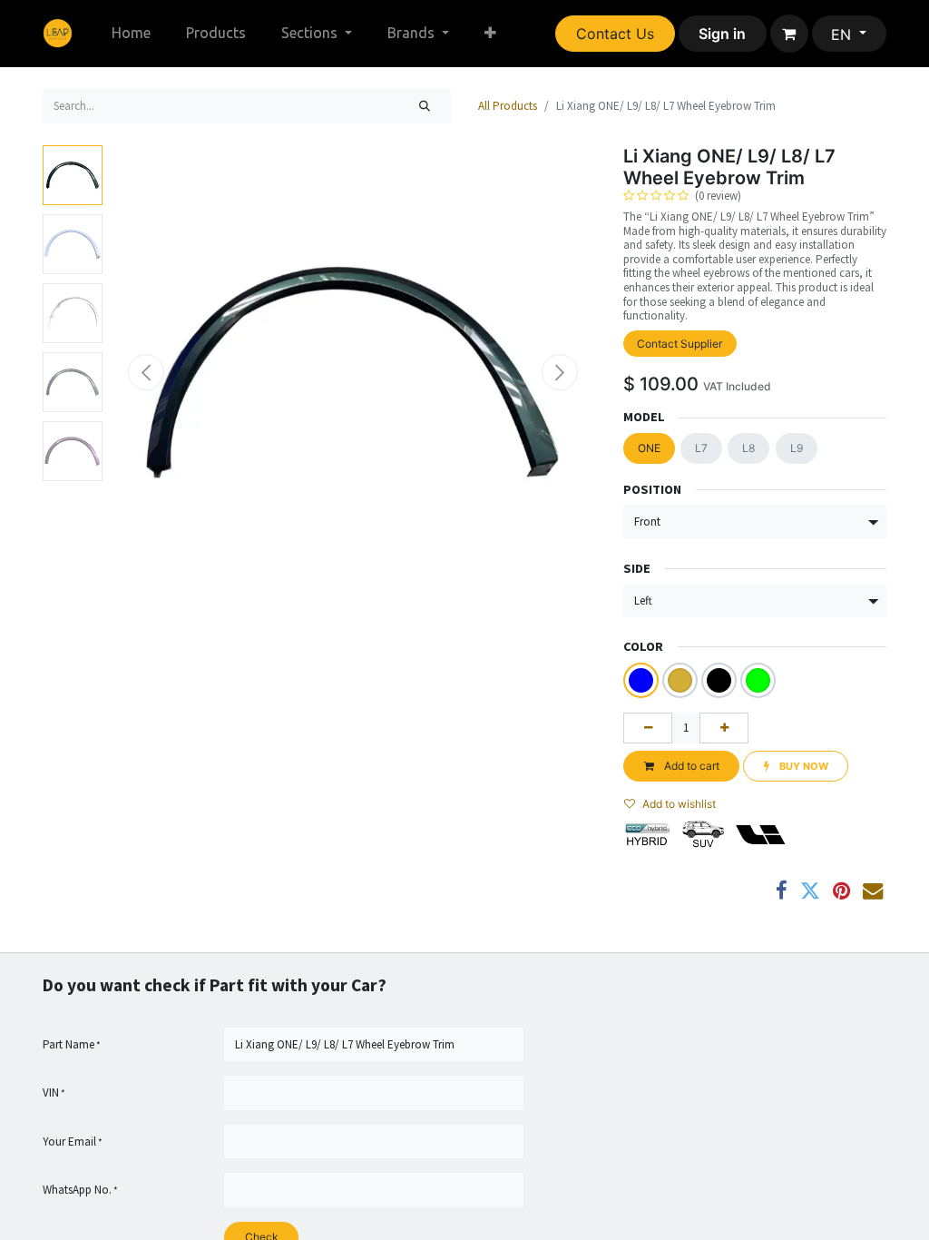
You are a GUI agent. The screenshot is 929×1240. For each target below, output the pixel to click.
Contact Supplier (679, 343)
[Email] (873, 890)
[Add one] (723, 728)
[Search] (425, 106)
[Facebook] (781, 890)
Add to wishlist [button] (679, 804)
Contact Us (615, 34)
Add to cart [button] (690, 766)
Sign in (722, 34)
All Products (507, 105)
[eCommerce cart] (789, 34)
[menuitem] (131, 33)
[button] (146, 372)
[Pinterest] (841, 890)
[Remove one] (647, 728)
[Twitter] (810, 890)
